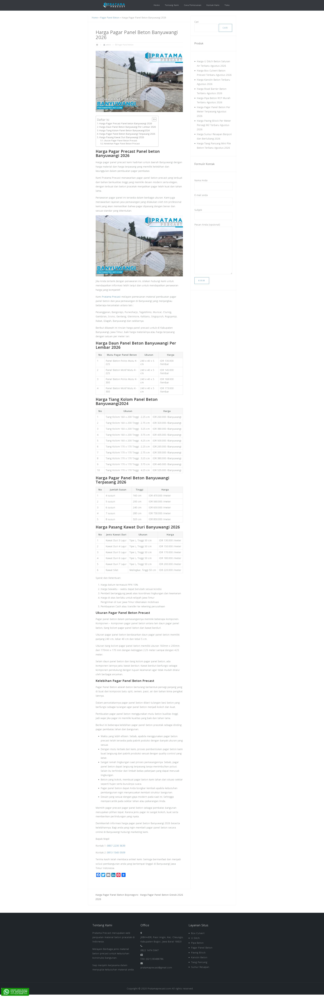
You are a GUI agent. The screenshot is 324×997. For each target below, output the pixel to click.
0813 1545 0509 (116, 852)
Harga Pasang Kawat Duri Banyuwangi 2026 (121, 137)
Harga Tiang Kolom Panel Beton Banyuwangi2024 (124, 130)
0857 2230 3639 (116, 845)
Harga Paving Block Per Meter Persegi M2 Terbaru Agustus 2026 (214, 125)
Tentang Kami (172, 5)
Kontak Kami (213, 5)
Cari (196, 21)
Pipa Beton (197, 942)
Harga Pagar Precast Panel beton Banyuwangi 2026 (125, 123)
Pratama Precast (111, 296)
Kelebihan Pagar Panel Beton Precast (122, 143)
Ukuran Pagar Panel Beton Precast (120, 140)
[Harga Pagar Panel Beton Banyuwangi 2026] (139, 81)
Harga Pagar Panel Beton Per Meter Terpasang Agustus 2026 (213, 111)
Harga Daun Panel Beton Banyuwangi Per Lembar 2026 (127, 127)
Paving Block (198, 952)
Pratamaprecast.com (159, 988)
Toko (227, 5)
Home (157, 5)
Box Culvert (198, 933)
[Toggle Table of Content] (153, 119)
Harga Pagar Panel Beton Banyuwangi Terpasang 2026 (127, 133)
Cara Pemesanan (192, 5)
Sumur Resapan (200, 966)
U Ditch (195, 937)
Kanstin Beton (199, 957)
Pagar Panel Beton (109, 17)
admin (108, 45)
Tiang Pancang (199, 962)
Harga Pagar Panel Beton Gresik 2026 (161, 894)
